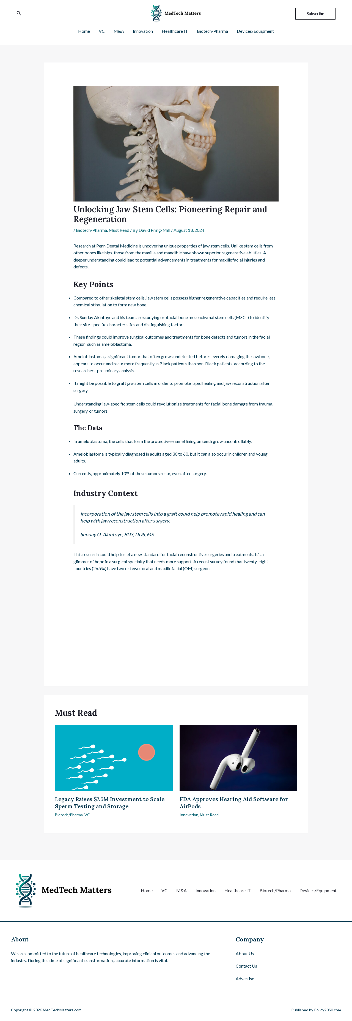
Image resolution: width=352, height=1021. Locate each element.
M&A (181, 890)
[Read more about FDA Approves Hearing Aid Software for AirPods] (238, 757)
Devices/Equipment (318, 890)
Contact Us (246, 965)
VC (87, 814)
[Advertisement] (176, 618)
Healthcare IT (237, 890)
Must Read (119, 230)
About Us (245, 953)
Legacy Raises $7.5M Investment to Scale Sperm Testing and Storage (109, 803)
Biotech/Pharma (91, 230)
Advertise (245, 978)
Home (147, 890)
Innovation (189, 814)
